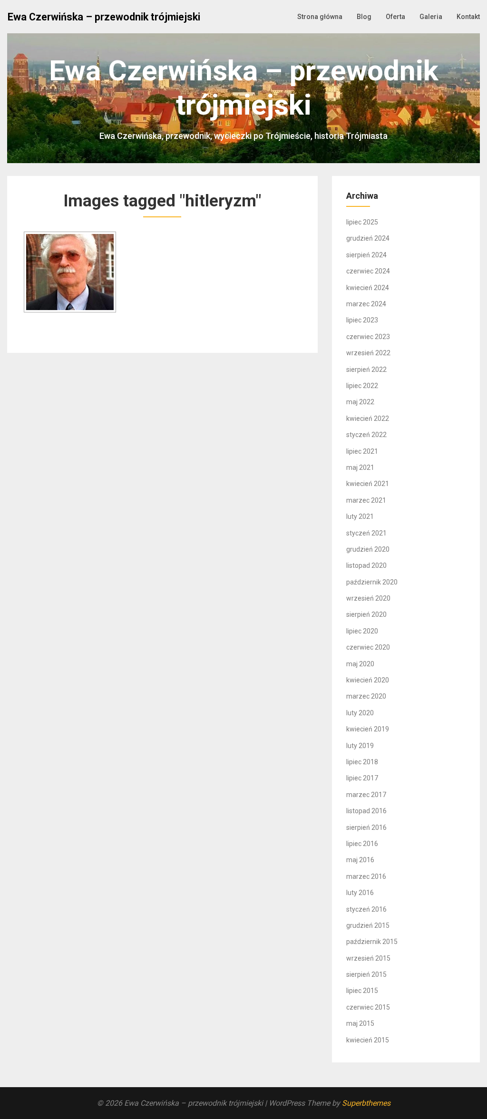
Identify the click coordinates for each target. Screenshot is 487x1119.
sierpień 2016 (366, 827)
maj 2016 (360, 860)
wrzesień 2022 (368, 353)
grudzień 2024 (368, 238)
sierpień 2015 (366, 974)
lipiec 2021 (362, 451)
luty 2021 (360, 516)
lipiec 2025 (362, 222)
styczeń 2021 (366, 533)
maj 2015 (360, 1023)
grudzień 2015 (368, 925)
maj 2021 (360, 467)
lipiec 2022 (362, 385)
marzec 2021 (366, 500)
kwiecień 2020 (367, 680)
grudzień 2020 (368, 549)
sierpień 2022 (366, 369)
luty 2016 (360, 892)
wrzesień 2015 (368, 958)
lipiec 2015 (362, 990)
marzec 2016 (366, 876)
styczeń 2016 (366, 909)
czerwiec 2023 (368, 337)
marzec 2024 (366, 304)
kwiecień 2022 (367, 418)
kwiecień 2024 (367, 288)
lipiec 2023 (362, 320)
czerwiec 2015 (368, 1007)
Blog (364, 16)
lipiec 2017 (362, 778)
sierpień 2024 (366, 255)
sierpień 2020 (366, 614)
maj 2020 (360, 664)
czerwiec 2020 (368, 647)
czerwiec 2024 (368, 271)
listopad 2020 (366, 565)
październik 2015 (372, 941)
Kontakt (468, 16)
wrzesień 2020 (368, 598)
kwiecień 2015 (367, 1040)
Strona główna (319, 16)
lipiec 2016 (362, 843)
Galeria (430, 16)
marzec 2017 (366, 794)
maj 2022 (360, 402)
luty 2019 (360, 745)
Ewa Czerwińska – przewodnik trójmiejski (104, 17)
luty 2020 (360, 713)
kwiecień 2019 (367, 729)
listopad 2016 (366, 811)
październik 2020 (372, 582)
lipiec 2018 (362, 762)
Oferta (395, 16)
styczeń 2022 (366, 434)
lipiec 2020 (362, 631)
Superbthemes (366, 1103)
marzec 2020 (366, 696)
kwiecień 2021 (367, 483)
